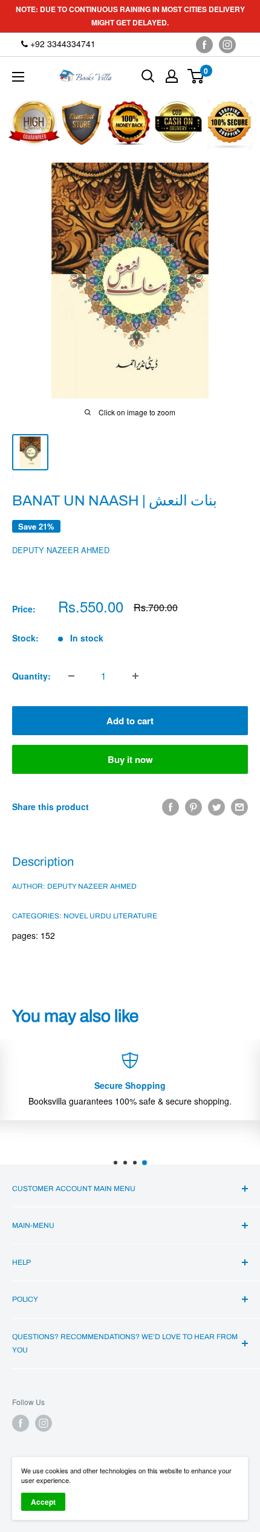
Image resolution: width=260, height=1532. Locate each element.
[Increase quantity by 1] (135, 676)
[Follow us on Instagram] (227, 44)
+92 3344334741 (62, 43)
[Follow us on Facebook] (204, 44)
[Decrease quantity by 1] (71, 676)
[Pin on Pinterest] (193, 807)
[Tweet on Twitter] (216, 807)
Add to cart (130, 720)
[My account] (172, 76)
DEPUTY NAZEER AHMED (60, 550)
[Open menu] (18, 77)
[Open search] (148, 76)
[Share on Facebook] (170, 807)
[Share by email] (239, 807)
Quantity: (31, 676)
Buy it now (130, 759)
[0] (196, 76)
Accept (43, 1501)
